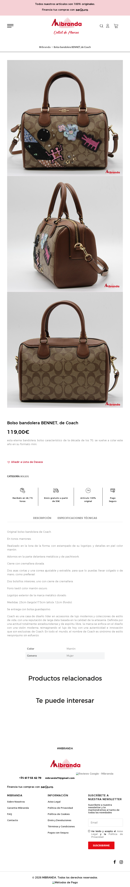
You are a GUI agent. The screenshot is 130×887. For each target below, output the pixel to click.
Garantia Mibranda (18, 807)
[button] (25, 462)
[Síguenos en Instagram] (121, 862)
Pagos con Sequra (58, 832)
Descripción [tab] (42, 518)
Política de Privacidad (60, 807)
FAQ (9, 814)
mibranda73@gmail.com (60, 778)
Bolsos (24, 476)
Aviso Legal (54, 801)
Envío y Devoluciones (59, 820)
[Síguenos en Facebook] (115, 862)
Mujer (70, 655)
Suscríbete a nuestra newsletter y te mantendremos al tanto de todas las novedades (103, 808)
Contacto (12, 820)
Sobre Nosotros (16, 801)
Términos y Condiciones (61, 826)
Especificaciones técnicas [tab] (77, 518)
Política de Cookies (59, 814)
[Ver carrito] (116, 26)
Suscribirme (101, 845)
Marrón (71, 648)
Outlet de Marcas (66, 32)
